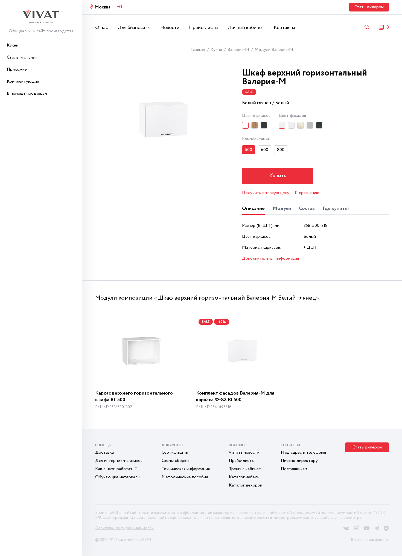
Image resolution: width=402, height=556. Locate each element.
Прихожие (17, 69)
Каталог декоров (245, 485)
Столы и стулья (22, 57)
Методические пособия (185, 477)
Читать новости (244, 452)
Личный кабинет (246, 27)
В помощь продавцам (27, 93)
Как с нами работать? (116, 469)
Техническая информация (186, 469)
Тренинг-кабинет (245, 469)
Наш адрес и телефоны (303, 452)
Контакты (284, 27)
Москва (102, 7)
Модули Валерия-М (274, 50)
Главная (198, 50)
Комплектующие (23, 81)
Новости (169, 27)
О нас (101, 27)
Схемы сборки (175, 460)
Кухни (12, 45)
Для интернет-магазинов (118, 460)
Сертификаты (175, 452)
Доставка (104, 452)
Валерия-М (238, 50)
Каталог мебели (244, 477)
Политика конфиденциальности (124, 528)
